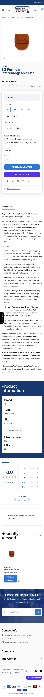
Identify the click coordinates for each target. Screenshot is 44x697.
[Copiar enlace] (29, 181)
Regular (9, 128)
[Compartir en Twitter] (13, 181)
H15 (8, 116)
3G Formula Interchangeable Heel (11, 568)
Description (7, 206)
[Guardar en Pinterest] (18, 181)
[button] (3, 10)
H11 (29, 109)
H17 (15, 116)
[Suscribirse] (38, 612)
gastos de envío (8, 85)
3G (4, 66)
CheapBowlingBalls (18, 693)
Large (19, 128)
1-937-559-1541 (10, 639)
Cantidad (7, 155)
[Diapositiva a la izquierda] (34, 535)
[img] (9, 477)
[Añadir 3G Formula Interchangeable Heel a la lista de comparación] (19, 581)
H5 (15, 109)
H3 (8, 109)
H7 (22, 109)
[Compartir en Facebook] (8, 181)
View (30, 139)
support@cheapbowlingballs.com (16, 642)
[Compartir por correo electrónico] (23, 181)
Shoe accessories (11, 413)
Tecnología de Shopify (29, 693)
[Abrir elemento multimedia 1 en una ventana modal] (22, 41)
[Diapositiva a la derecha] (40, 535)
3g (5, 404)
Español (37, 2)
